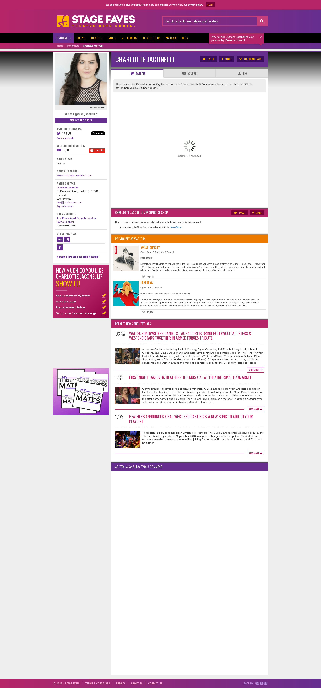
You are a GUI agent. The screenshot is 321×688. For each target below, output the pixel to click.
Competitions (151, 38)
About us (136, 683)
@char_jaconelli (65, 138)
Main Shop (175, 227)
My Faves (171, 38)
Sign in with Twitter (81, 120)
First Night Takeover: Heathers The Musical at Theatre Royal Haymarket (190, 377)
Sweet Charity (150, 247)
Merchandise (129, 38)
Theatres (96, 38)
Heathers (146, 282)
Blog (185, 38)
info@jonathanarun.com (69, 202)
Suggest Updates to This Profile (77, 257)
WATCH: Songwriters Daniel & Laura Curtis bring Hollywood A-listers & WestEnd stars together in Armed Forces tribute (190, 335)
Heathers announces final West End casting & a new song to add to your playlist (191, 418)
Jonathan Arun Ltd (67, 187)
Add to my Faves (252, 59)
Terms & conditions (97, 683)
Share (228, 59)
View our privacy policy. (190, 5)
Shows (81, 38)
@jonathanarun (65, 206)
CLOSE (210, 4)
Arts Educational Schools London (76, 218)
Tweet (210, 59)
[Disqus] (189, 522)
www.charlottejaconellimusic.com (74, 175)
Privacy (120, 683)
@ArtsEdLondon (65, 222)
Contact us (155, 683)
